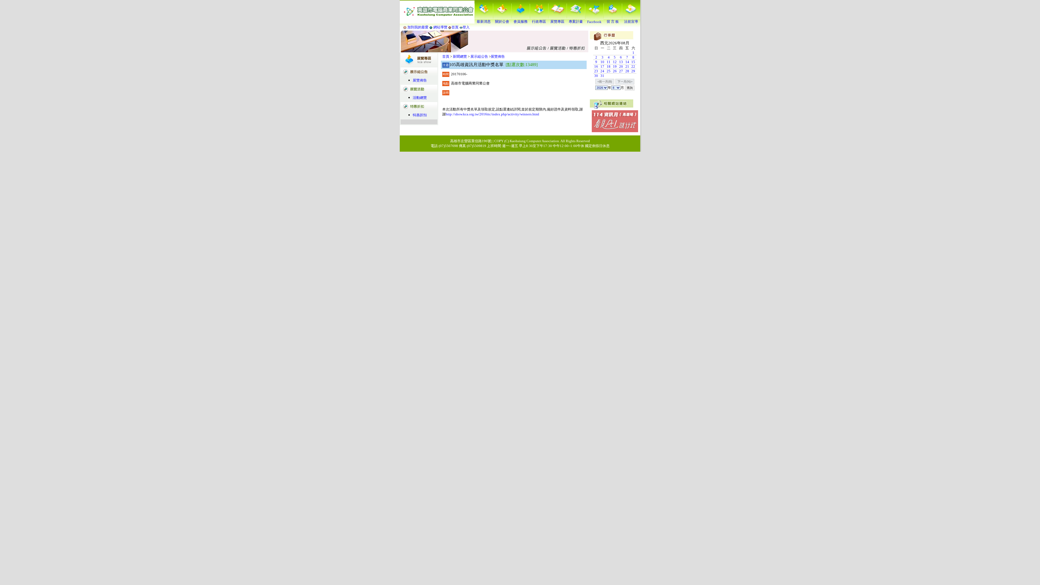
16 (596, 66)
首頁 (455, 27)
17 (602, 66)
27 (621, 71)
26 (615, 71)
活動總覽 (420, 98)
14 (627, 62)
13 (621, 62)
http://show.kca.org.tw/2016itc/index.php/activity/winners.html (492, 114)
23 (596, 71)
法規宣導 (631, 22)
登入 (466, 27)
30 (596, 76)
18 (608, 66)
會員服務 (521, 22)
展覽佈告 (420, 80)
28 (627, 71)
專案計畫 (576, 22)
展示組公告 (479, 56)
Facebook (594, 22)
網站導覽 (440, 27)
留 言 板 (613, 22)
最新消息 (484, 22)
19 (615, 66)
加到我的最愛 (417, 27)
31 (602, 76)
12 (615, 62)
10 (602, 62)
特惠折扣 (420, 115)
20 (621, 66)
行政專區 (539, 22)
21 (627, 66)
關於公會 (502, 22)
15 (633, 62)
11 (608, 62)
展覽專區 (557, 22)
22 (633, 66)
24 (602, 71)
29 (633, 71)
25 (608, 71)
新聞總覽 (460, 56)
